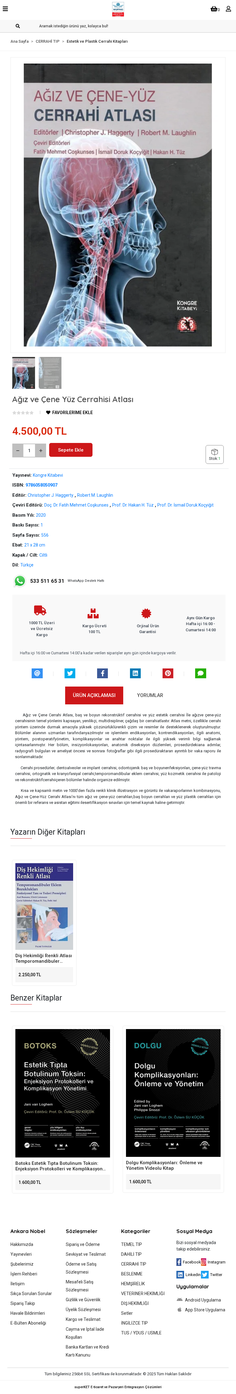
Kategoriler (135, 1231)
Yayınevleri (21, 1254)
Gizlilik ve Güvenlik (83, 1299)
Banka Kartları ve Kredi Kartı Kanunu (87, 1351)
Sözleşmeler (81, 1231)
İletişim (17, 1283)
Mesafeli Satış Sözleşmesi (79, 1285)
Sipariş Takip (22, 1303)
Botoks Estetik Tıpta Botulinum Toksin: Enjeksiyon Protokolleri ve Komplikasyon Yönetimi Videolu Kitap (53, 1166)
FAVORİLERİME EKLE (72, 412)
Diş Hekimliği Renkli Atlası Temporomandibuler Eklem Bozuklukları (43, 958)
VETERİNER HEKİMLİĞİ (143, 1293)
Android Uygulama (202, 1300)
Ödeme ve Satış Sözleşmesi (81, 1268)
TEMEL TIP (131, 1244)
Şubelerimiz (21, 1264)
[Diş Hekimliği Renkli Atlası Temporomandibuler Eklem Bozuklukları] (44, 906)
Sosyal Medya (194, 1231)
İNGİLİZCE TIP (134, 1323)
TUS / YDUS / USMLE (141, 1332)
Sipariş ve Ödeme (83, 1244)
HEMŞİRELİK (133, 1283)
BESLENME (132, 1273)
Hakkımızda (21, 1244)
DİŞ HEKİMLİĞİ (135, 1303)
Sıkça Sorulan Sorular (31, 1293)
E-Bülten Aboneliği (28, 1323)
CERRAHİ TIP (133, 1264)
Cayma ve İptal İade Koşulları (85, 1333)
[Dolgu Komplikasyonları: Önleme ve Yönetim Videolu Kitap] (167, 1093)
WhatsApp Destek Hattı (67, 581)
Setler (127, 1313)
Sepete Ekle (71, 450)
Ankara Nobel (27, 1231)
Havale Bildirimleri (27, 1313)
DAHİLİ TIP (131, 1254)
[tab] (94, 695)
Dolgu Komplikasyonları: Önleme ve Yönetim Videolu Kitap (158, 1165)
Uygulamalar (192, 1286)
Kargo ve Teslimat (83, 1319)
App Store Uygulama (204, 1309)
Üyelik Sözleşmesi (83, 1309)
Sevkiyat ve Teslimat (86, 1254)
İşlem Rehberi (23, 1273)
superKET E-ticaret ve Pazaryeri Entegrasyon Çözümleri (118, 1387)
